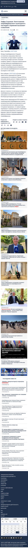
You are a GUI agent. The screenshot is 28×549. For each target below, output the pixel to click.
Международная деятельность (9, 504)
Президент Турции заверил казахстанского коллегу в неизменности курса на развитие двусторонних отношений (13, 445)
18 (7, 530)
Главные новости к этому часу (10, 425)
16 (26, 528)
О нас (2, 503)
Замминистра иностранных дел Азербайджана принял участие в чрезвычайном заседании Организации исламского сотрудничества (13, 153)
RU (3, 6)
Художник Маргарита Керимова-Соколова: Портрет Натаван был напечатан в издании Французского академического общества (13, 459)
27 (14, 532)
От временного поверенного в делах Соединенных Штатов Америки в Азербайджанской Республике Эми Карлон (13, 438)
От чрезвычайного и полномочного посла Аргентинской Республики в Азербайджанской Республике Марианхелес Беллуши (14, 431)
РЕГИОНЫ (3, 482)
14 (18, 528)
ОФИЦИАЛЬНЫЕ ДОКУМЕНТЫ (8, 476)
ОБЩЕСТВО (3, 483)
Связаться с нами (6, 501)
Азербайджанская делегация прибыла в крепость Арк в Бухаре (11, 336)
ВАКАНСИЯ (3, 508)
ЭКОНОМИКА (4, 480)
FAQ (2, 510)
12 (11, 528)
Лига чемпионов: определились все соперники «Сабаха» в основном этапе (14, 395)
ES (9, 6)
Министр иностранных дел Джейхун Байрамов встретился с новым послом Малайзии (13, 179)
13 (14, 528)
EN (4, 6)
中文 (15, 6)
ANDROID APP (4, 514)
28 (18, 532)
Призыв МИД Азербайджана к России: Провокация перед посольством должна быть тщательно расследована (13, 205)
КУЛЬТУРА (3, 485)
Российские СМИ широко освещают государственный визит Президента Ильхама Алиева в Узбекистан (13, 362)
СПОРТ (2, 489)
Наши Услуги (4, 506)
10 (3, 528)
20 (14, 530)
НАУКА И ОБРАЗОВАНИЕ (7, 487)
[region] (14, 425)
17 (3, 530)
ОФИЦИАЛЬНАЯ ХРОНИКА (7, 474)
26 (11, 532)
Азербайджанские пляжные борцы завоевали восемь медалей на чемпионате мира (13, 401)
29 (22, 532)
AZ (1, 6)
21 (18, 530)
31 (3, 534)
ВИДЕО (2, 497)
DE (6, 6)
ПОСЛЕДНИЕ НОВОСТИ (9, 378)
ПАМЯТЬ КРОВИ (5, 493)
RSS (2, 512)
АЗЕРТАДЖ (13, 51)
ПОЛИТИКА (4, 17)
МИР (2, 491)
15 (22, 528)
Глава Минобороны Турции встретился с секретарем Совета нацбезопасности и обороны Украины (12, 407)
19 (11, 530)
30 (26, 532)
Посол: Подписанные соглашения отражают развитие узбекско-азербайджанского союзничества (12, 284)
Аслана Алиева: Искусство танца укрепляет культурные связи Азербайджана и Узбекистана (13, 452)
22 (22, 530)
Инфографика (4, 495)
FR (8, 6)
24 (3, 532)
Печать (12, 30)
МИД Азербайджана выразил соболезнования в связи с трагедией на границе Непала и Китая (13, 231)
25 (7, 532)
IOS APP (3, 516)
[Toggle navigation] (25, 11)
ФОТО (2, 498)
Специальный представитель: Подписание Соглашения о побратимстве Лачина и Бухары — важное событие (13, 257)
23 (26, 530)
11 (7, 528)
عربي (12, 6)
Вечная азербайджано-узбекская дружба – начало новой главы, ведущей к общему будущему (12, 310)
